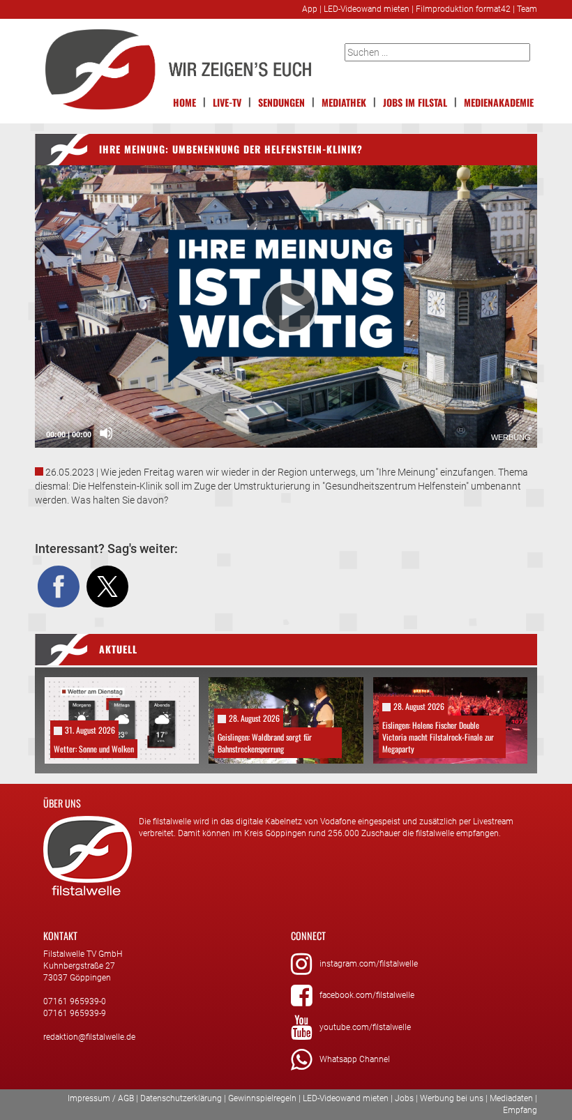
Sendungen (281, 102)
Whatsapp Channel (354, 1059)
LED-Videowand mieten (366, 9)
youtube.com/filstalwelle (365, 1027)
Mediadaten (511, 1098)
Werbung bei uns (451, 1098)
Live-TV (227, 102)
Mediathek (344, 102)
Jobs (404, 1098)
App (309, 9)
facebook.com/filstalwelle (366, 995)
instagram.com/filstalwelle (368, 964)
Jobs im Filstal (415, 102)
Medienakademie (499, 102)
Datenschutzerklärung (181, 1098)
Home (184, 102)
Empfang (520, 1110)
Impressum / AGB (101, 1098)
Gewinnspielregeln (262, 1098)
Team (527, 9)
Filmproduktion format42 (463, 9)
